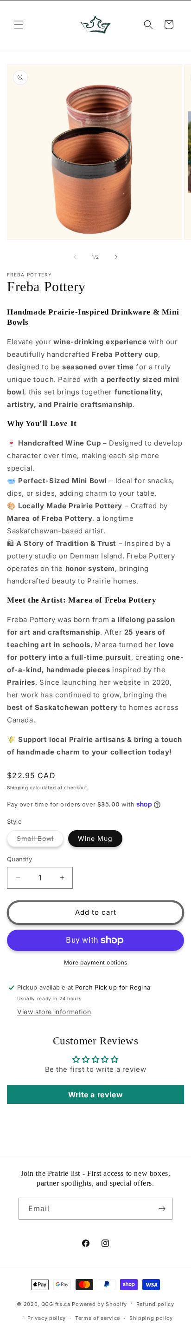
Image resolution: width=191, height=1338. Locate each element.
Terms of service (97, 1318)
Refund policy (155, 1304)
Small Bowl (40, 840)
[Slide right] (116, 257)
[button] (18, 24)
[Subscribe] (162, 1209)
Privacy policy (46, 1318)
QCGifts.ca (55, 1303)
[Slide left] (75, 257)
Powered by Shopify (99, 1303)
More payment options (95, 962)
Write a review (95, 1094)
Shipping (17, 787)
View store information (54, 1012)
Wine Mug (95, 838)
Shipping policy (151, 1318)
